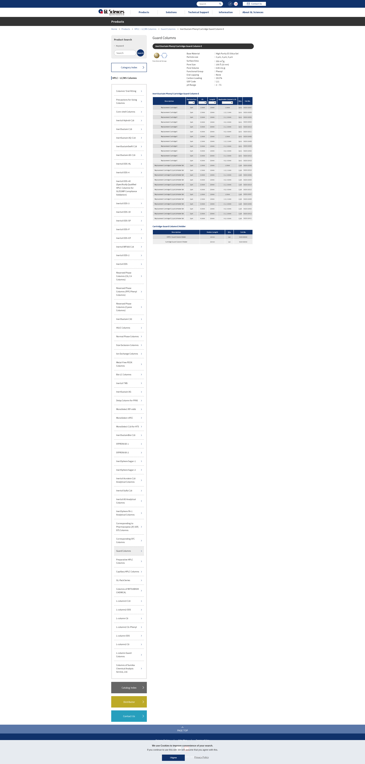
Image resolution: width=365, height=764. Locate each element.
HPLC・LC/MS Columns (145, 29)
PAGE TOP (182, 730)
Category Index (129, 67)
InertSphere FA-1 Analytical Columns (125, 513)
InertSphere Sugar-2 (126, 469)
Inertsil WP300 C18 (125, 246)
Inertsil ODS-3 (122, 203)
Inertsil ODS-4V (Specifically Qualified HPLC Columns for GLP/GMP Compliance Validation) (126, 188)
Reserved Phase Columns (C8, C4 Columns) (124, 276)
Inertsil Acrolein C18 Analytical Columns (125, 480)
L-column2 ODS (123, 609)
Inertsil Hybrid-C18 (125, 120)
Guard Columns (168, 29)
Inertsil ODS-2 (122, 255)
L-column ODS (123, 635)
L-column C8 (122, 618)
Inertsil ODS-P (123, 229)
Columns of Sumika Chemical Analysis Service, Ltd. (125, 668)
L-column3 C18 (123, 600)
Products (144, 12)
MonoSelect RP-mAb (126, 409)
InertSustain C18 (124, 129)
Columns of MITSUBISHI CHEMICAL (127, 590)
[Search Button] (220, 3)
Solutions (171, 12)
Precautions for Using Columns (126, 101)
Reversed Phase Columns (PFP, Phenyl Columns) (126, 291)
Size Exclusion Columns (127, 345)
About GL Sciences (253, 12)
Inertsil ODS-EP (123, 238)
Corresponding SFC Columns (125, 540)
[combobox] (209, 3)
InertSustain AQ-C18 (126, 137)
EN (236, 3)
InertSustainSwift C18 (126, 146)
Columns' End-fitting (126, 91)
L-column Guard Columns (123, 654)
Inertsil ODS (121, 264)
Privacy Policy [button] (201, 757)
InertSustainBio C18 (125, 435)
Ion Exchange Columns (127, 353)
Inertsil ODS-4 (122, 172)
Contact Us (256, 3)
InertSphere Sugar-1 (126, 461)
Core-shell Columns (125, 111)
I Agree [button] (173, 757)
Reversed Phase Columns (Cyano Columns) (124, 307)
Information (226, 12)
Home (114, 29)
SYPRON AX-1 (122, 443)
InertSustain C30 (124, 319)
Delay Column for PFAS (127, 400)
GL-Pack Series (123, 580)
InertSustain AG (123, 391)
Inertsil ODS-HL (123, 163)
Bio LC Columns (123, 374)
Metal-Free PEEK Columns (124, 364)
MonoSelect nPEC (124, 417)
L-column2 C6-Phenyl (126, 627)
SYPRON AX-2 (122, 452)
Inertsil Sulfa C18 (124, 490)
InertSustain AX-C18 (125, 155)
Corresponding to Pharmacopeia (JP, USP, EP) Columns (127, 527)
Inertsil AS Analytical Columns (126, 501)
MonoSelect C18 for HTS (127, 426)
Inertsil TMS (122, 383)
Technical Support (198, 12)
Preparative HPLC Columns (124, 561)
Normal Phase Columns (127, 336)
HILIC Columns (123, 327)
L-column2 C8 (122, 644)
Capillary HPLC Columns (127, 571)
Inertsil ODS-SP (123, 220)
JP (230, 3)
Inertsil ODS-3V (123, 211)
